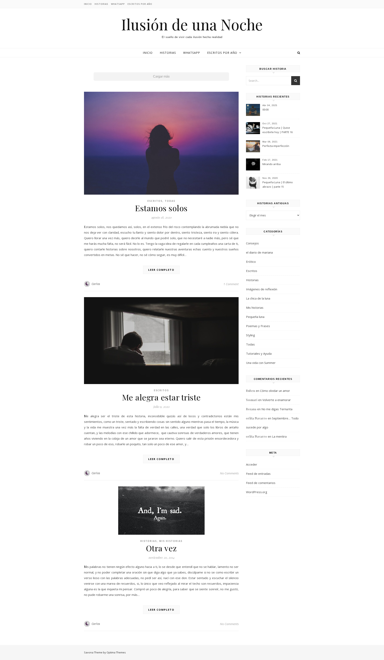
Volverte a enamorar (276, 400)
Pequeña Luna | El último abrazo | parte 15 (277, 184)
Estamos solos (161, 208)
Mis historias (170, 541)
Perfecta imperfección (275, 146)
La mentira (279, 436)
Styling (250, 335)
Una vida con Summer (261, 363)
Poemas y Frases (258, 326)
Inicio (88, 3)
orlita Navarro (256, 418)
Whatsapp (118, 3)
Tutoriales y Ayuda (259, 353)
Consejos (252, 243)
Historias (101, 3)
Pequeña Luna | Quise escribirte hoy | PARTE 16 (277, 130)
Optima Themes (116, 652)
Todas (170, 201)
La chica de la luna (258, 298)
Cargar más (161, 76)
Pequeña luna (255, 317)
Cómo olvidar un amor (275, 391)
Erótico (251, 262)
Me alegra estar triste (161, 397)
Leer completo (161, 270)
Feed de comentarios (260, 483)
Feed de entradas (258, 474)
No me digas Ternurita (276, 409)
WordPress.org (256, 492)
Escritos (154, 201)
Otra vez (161, 548)
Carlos (96, 284)
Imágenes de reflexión (261, 289)
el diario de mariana (259, 252)
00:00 (265, 109)
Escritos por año (140, 3)
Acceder (251, 464)
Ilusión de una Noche (192, 24)
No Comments (229, 473)
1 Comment (231, 284)
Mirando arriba (271, 164)
